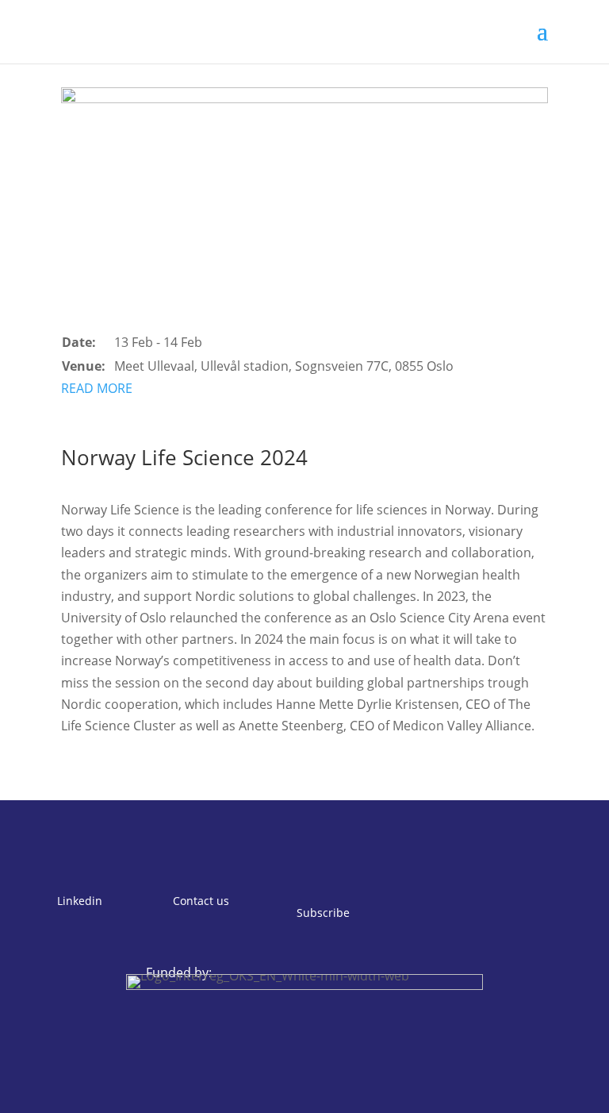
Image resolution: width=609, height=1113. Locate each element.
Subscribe (323, 912)
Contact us (201, 900)
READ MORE (96, 388)
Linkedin (79, 900)
